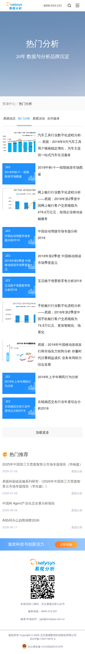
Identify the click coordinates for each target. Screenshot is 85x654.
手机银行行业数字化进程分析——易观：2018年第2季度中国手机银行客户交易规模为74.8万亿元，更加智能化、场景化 (59, 318)
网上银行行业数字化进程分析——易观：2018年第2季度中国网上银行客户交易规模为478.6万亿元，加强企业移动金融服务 (60, 205)
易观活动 (39, 118)
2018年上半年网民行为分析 (58, 376)
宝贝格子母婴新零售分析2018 (60, 280)
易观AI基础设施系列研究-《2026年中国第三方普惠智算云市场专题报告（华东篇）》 (41, 483)
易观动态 (9, 118)
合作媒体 (53, 118)
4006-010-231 (52, 5)
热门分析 (24, 118)
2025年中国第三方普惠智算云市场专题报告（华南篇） (42, 464)
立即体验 (66, 544)
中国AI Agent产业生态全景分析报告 (28, 503)
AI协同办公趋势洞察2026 (20, 520)
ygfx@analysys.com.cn (52, 619)
